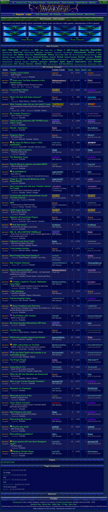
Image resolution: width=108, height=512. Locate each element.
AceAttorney (67, 52)
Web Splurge (57, 75)
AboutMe (84, 50)
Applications (80, 62)
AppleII (70, 62)
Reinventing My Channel (20, 419)
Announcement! (77, 59)
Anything (34, 62)
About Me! (23, 147)
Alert (66, 55)
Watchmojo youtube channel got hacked (27, 337)
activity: (99, 52)
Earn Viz (22, 371)
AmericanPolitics (40, 57)
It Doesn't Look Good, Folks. (22, 241)
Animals (81, 57)
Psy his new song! (21, 427)
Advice (51, 55)
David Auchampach (65, 502)
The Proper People (18, 360)
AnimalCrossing (70, 57)
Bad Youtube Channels (20, 263)
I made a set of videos (19, 73)
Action (91, 52)
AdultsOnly (29, 55)
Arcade (98, 61)
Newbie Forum (57, 116)
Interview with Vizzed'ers (21, 150)
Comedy (22, 221)
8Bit (41, 50)
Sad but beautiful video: (20, 298)
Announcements (94, 59)
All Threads (55, 14)
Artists (38, 64)
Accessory (58, 52)
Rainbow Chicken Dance (23, 451)
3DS (36, 50)
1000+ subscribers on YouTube (26, 345)
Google (35, 193)
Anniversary (33, 59)
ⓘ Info (103, 2)
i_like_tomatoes (17, 291)
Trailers (35, 288)
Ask (45, 64)
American (28, 57)
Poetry (21, 207)
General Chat (57, 92)
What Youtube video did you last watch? (27, 104)
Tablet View (56, 504)
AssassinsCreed (80, 64)
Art (15, 64)
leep (59, 50)
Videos (40, 101)
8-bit (46, 50)
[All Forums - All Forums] (54, 12)
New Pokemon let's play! (20, 412)
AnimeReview (7, 59)
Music (28, 250)
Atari (100, 64)
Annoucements (48, 59)
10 (24, 111)
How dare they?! (20, 225)
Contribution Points (73, 14)
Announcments (7, 62)
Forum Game (31, 276)
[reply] (19, 83)
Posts (70, 70)
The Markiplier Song (19, 157)
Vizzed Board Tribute (19, 90)
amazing (5, 57)
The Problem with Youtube (24, 316)
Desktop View (36, 504)
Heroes (38, 349)
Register (20, 14)
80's (51, 50)
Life (20, 300)
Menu (5, 2)
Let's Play (42, 258)
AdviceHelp (59, 55)
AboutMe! (96, 50)
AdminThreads (7, 55)
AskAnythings (66, 64)
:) (54, 50)
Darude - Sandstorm (18, 128)
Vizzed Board (53, 2)
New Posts (90, 14)
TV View (65, 504)
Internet (22, 139)
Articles (29, 64)
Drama (25, 300)
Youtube (31, 77)
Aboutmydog (7, 52)
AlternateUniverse (90, 55)
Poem (34, 207)
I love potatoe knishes (19, 248)
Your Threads (41, 14)
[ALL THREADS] (10, 50)
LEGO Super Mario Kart (20, 210)
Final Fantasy (24, 258)
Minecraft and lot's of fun (21, 396)
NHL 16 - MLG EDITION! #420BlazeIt (25, 232)
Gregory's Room (17, 135)
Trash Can (56, 272)
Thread (13, 70)
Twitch (32, 357)
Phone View (46, 504)
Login (28, 14)
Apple (62, 62)
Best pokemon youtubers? (21, 434)
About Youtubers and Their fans (26, 306)
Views (77, 70)
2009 (12, 203)
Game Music (81, 2)
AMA (100, 55)
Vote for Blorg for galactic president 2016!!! (28, 164)
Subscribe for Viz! (18, 367)
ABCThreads (72, 50)
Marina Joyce (40, 147)
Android (53, 57)
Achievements (80, 52)
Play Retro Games (36, 2)
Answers (26, 62)
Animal (60, 57)
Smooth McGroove (41, 176)
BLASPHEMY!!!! (19, 172)
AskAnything (52, 64)
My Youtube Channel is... (21, 114)
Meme (34, 378)
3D (32, 50)
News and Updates (59, 198)
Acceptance (48, 52)
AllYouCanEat (77, 55)
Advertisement (40, 55)
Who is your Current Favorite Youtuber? (27, 381)
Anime (98, 57)
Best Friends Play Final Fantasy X (24, 256)
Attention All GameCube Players (24, 217)
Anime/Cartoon (20, 59)
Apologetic (43, 62)
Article (21, 64)
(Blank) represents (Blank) (21, 270)
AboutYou (17, 52)
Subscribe (38, 371)
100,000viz (26, 50)
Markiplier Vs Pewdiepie (20, 388)
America (20, 57)
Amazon (12, 57)
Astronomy (92, 64)
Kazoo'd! (29, 176)
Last (89, 70)
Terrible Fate (15, 330)
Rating (83, 70)
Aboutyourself (29, 52)
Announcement (63, 59)
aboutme (39, 52)
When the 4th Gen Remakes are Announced (29, 374)
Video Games (67, 2)
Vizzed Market (57, 369)
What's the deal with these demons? (25, 97)
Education (36, 295)
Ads (15, 55)
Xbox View (73, 504)
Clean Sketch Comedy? (20, 403)
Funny (21, 245)
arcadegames (7, 64)
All (70, 55)
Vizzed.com (21, 2)
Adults (20, 55)
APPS (90, 62)
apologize (53, 62)
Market (92, 2)
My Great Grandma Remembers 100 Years (28, 323)
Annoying (17, 62)
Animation (89, 57)
